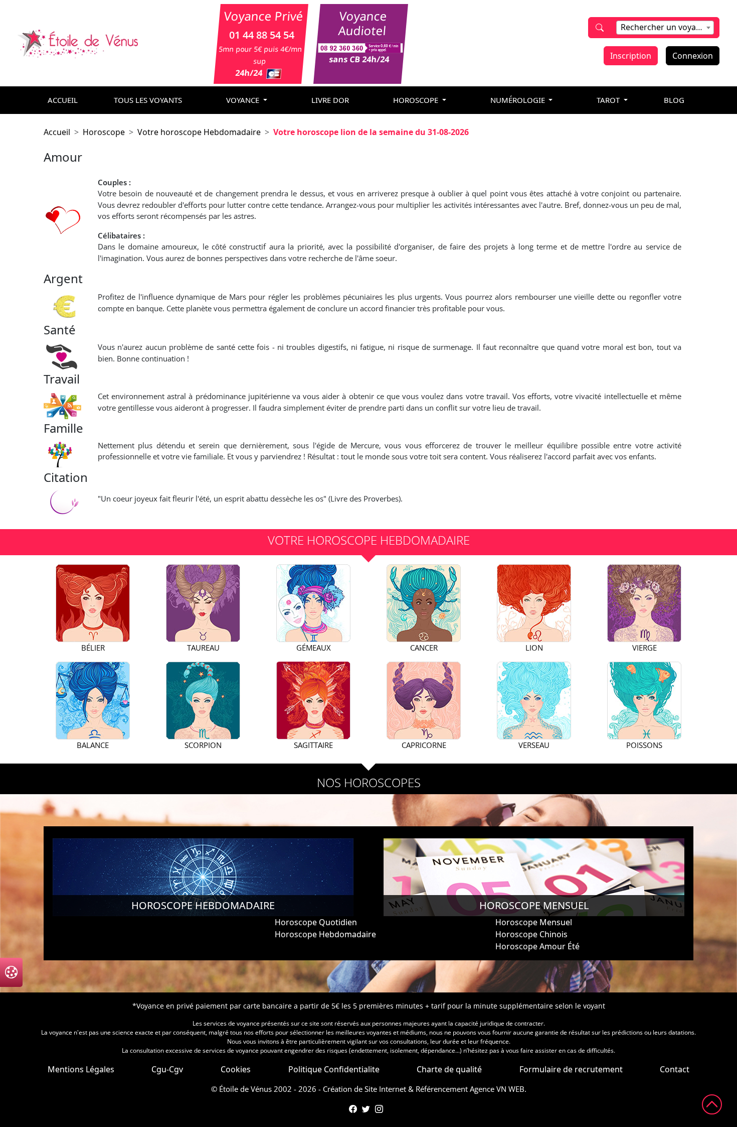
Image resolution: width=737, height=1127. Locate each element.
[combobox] (665, 28)
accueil (63, 100)
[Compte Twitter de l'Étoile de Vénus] (366, 1108)
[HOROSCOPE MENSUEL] (534, 876)
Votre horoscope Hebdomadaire (199, 132)
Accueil (57, 132)
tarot (609, 100)
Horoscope (104, 132)
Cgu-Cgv (167, 1069)
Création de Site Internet (364, 1089)
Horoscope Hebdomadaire (325, 934)
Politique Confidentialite (334, 1069)
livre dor (330, 100)
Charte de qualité (449, 1069)
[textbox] (665, 27)
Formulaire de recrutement (571, 1069)
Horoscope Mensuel (533, 922)
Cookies (236, 1069)
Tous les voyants (148, 100)
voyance (243, 100)
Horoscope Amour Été (537, 946)
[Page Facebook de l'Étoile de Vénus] (353, 1108)
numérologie (518, 100)
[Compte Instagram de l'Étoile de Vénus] (379, 1108)
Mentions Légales (81, 1069)
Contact (674, 1069)
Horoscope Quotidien (316, 922)
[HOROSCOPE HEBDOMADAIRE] (203, 876)
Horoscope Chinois (531, 934)
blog (674, 100)
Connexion (692, 55)
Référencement (442, 1089)
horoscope (416, 100)
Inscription (630, 55)
